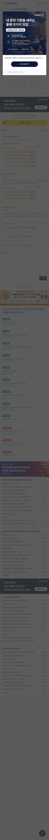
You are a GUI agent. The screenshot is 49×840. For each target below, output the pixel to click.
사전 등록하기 (24, 64)
